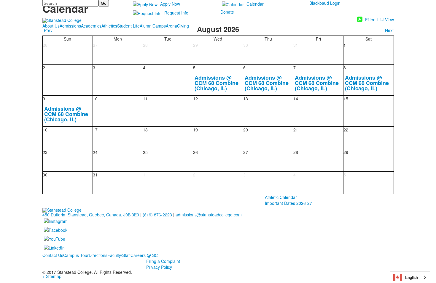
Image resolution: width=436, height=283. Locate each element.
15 (345, 99)
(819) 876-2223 (157, 215)
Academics (91, 26)
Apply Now (170, 4)
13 (245, 99)
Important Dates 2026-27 (288, 203)
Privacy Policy (159, 267)
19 (195, 130)
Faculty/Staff (119, 255)
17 (95, 130)
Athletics (109, 26)
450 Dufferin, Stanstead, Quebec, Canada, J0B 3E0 (90, 215)
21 (295, 130)
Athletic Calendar (281, 197)
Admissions (70, 26)
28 (145, 45)
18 (145, 130)
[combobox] (410, 277)
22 (345, 130)
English (411, 277)
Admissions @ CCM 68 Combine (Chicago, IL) (216, 83)
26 (45, 45)
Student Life (128, 26)
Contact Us (52, 255)
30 (245, 45)
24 (95, 152)
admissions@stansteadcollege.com (209, 215)
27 (95, 45)
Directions (98, 255)
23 (45, 152)
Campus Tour (76, 255)
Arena (171, 26)
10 (95, 99)
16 (45, 130)
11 (145, 99)
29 (195, 45)
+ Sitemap (51, 276)
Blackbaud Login (324, 3)
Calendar (255, 4)
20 (245, 130)
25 (145, 152)
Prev (48, 30)
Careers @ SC (144, 255)
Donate (227, 12)
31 (295, 45)
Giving (183, 26)
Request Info (176, 13)
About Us (51, 26)
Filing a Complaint (163, 261)
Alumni (146, 26)
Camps (159, 26)
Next (389, 30)
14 (295, 99)
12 (195, 99)
